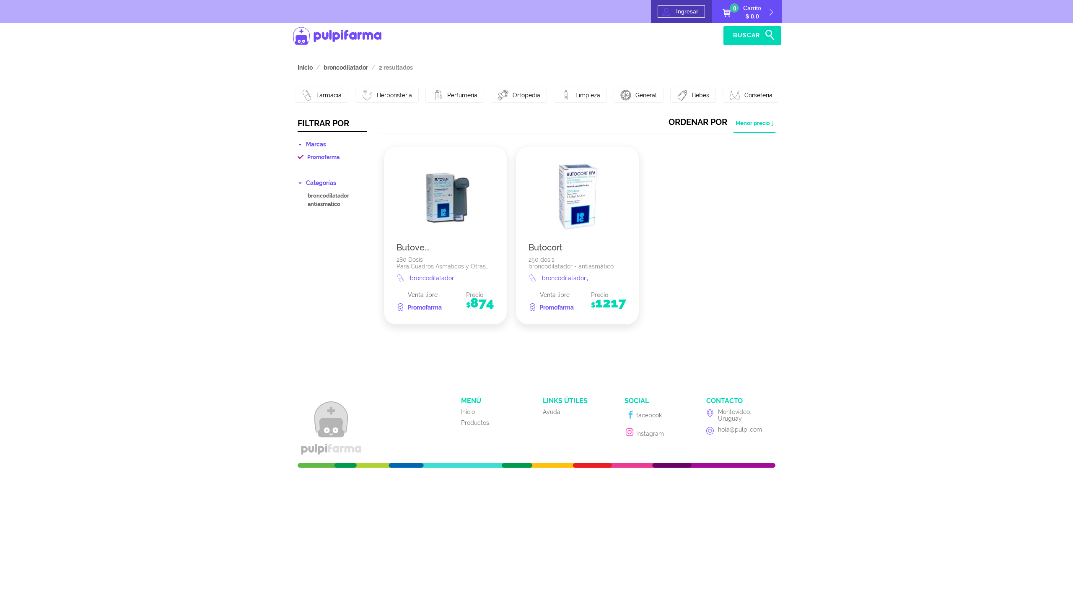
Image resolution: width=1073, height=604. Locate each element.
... (591, 278)
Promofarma (323, 157)
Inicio (673, 35)
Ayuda (706, 35)
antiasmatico (324, 204)
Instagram (649, 433)
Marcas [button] (316, 144)
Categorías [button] (321, 183)
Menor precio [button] (753, 123)
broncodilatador (328, 196)
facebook (648, 415)
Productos (475, 422)
